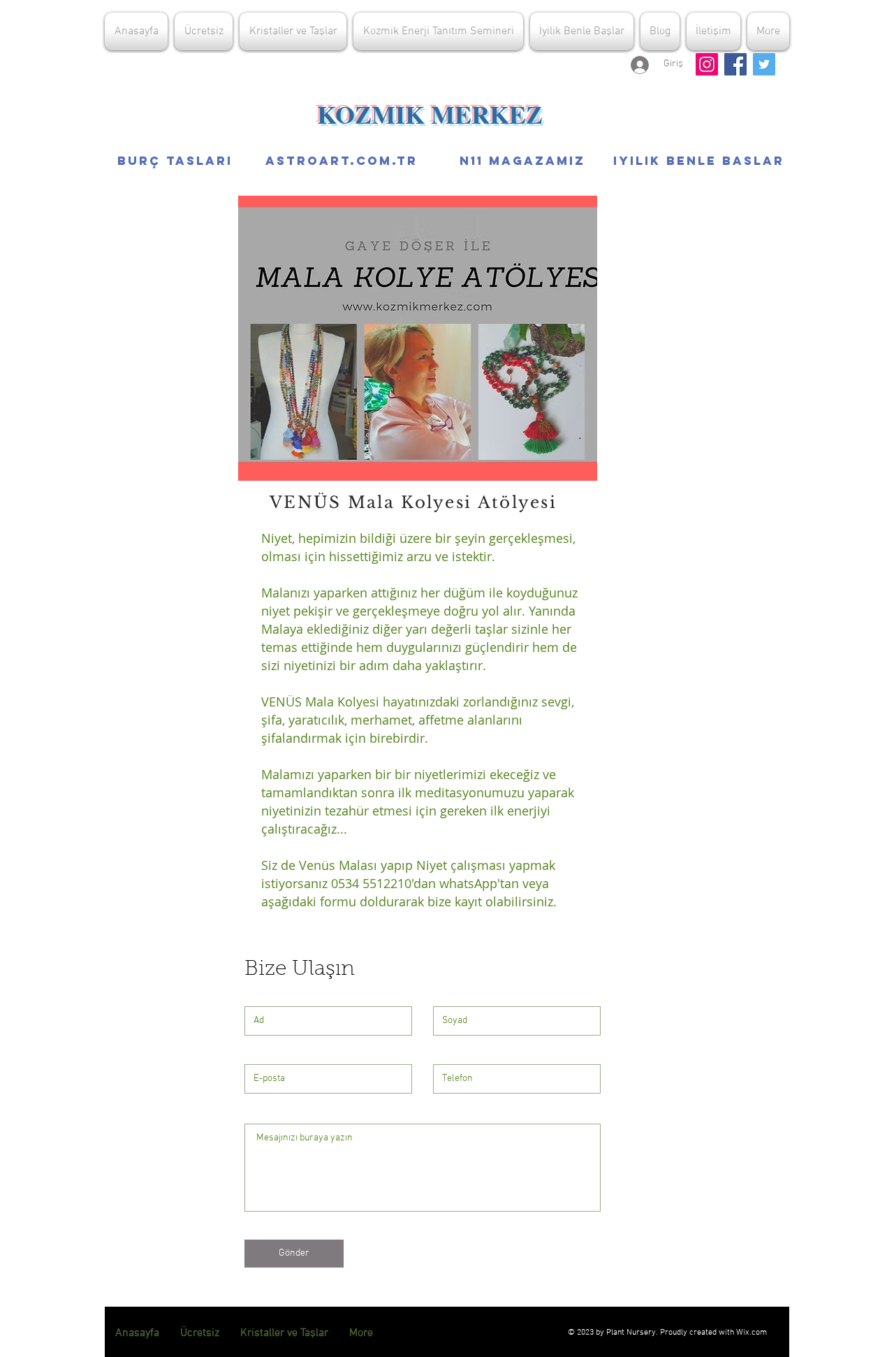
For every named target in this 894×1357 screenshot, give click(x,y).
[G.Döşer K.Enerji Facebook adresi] (735, 64)
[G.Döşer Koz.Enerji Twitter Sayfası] (764, 64)
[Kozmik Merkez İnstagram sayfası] (707, 64)
